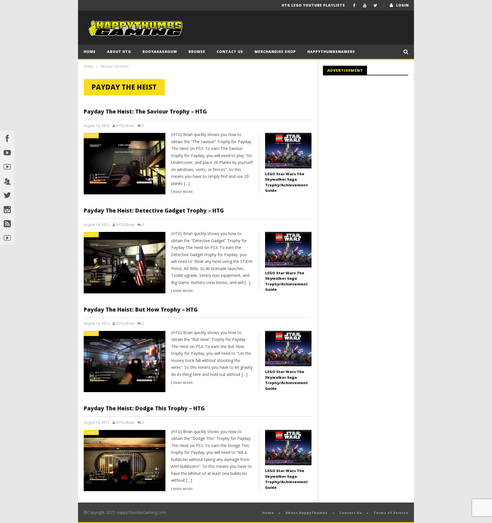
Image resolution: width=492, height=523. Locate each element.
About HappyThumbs (307, 512)
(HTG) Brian (125, 125)
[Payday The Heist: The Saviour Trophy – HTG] (125, 163)
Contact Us (230, 51)
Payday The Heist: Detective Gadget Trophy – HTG (154, 210)
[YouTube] (365, 5)
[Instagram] (7, 209)
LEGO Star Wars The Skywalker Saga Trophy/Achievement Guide (286, 182)
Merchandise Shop (275, 51)
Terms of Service (391, 512)
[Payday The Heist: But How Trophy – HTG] (125, 361)
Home (90, 51)
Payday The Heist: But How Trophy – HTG (141, 309)
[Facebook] (354, 5)
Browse (196, 51)
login (402, 5)
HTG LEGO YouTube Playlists (313, 5)
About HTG (119, 51)
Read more (183, 191)
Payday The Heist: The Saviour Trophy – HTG (145, 111)
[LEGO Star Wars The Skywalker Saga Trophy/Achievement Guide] (288, 150)
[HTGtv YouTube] (7, 166)
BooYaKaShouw (159, 51)
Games (91, 135)
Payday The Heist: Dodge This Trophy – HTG (144, 408)
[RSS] (7, 223)
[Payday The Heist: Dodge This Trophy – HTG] (125, 460)
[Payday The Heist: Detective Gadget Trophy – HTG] (125, 262)
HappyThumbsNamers (331, 51)
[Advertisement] (371, 126)
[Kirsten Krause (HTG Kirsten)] (7, 237)
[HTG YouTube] (7, 152)
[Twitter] (375, 5)
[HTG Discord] (7, 181)
